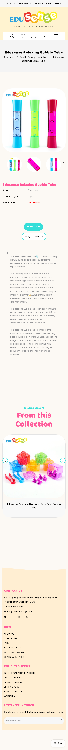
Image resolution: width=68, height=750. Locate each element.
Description (33, 226)
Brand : (6, 190)
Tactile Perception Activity (34, 57)
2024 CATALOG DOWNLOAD (19, 3)
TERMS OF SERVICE (13, 691)
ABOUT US (9, 633)
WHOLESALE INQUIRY (43, 3)
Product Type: (10, 196)
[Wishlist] (23, 35)
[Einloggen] (45, 35)
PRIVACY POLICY (12, 677)
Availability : (9, 202)
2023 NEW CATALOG (14, 657)
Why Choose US (34, 236)
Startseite (9, 57)
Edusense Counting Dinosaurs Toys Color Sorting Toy (34, 505)
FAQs (6, 643)
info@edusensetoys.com (20, 611)
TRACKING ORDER (12, 647)
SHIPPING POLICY (12, 686)
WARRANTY (9, 696)
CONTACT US (10, 638)
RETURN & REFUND (13, 682)
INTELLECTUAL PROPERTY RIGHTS (19, 673)
